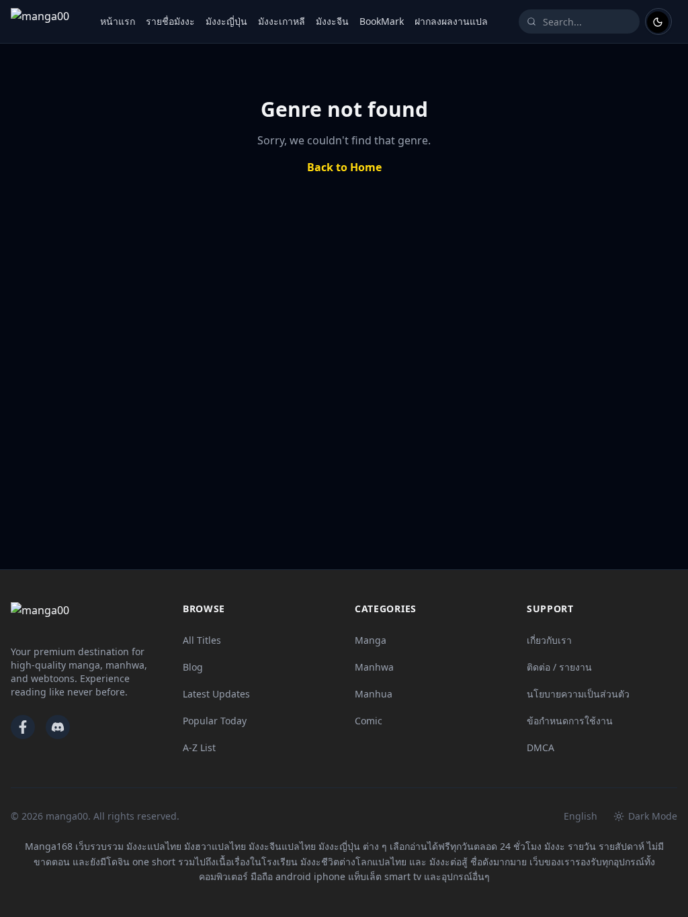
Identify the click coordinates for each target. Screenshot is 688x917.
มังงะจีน (332, 21)
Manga (370, 640)
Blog (193, 667)
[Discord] (58, 727)
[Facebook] (23, 727)
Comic (368, 720)
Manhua (373, 693)
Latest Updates (216, 693)
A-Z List (199, 747)
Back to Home (344, 167)
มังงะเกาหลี (281, 21)
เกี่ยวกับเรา (549, 640)
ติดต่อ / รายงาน (559, 667)
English (580, 816)
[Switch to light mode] (658, 21)
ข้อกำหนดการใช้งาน (570, 720)
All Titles (202, 640)
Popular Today (215, 720)
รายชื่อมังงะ (170, 21)
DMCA (540, 747)
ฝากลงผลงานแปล (451, 21)
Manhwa (374, 667)
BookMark (381, 21)
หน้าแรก (117, 21)
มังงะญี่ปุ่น (226, 21)
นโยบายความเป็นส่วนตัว (578, 693)
